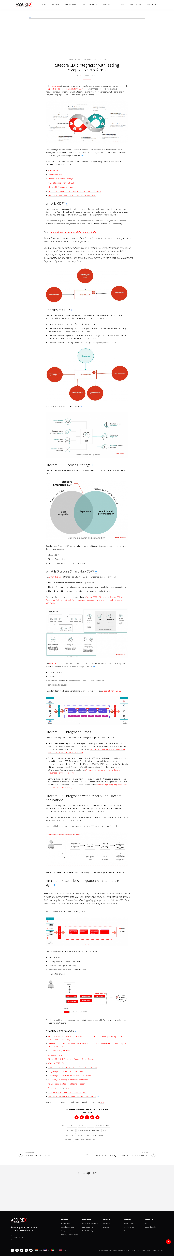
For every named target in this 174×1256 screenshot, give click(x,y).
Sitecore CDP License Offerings (60, 179)
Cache (83, 1126)
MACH (96, 59)
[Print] (97, 1117)
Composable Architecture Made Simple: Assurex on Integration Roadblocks (113, 1197)
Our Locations (135, 4)
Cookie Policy (146, 1250)
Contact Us (152, 4)
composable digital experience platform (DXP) (64, 89)
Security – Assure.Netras (69, 1235)
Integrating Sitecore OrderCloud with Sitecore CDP (68, 1071)
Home (44, 4)
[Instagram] (17, 1250)
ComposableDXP (103, 1126)
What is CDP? (53, 170)
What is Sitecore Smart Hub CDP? (61, 183)
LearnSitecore (84, 1135)
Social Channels (150, 1227)
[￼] (76, 1031)
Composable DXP (74, 59)
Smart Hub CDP (55, 577)
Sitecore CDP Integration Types (60, 187)
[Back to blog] (87, 1154)
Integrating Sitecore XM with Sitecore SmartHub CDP (69, 1075)
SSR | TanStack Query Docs (59, 1050)
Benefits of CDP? (55, 174)
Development (87, 59)
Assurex (72, 1126)
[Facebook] (87, 1117)
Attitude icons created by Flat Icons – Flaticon (66, 1084)
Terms (154, 1250)
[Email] (92, 1117)
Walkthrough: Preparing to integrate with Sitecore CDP (70, 1079)
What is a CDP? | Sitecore (95, 597)
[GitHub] (103, 1102)
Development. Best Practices (89, 1130)
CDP (91, 1126)
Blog (122, 4)
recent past (55, 86)
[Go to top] (168, 1241)
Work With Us (129, 1227)
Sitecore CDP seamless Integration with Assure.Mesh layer (72, 195)
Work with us (108, 4)
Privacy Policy (135, 1250)
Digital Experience (67, 1227)
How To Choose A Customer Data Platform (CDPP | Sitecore (72, 1067)
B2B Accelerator (88, 1227)
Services (55, 4)
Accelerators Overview (90, 1223)
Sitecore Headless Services (85, 1140)
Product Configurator (89, 1231)
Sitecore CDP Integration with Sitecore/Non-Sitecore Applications (74, 191)
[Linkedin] (77, 1117)
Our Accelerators (89, 4)
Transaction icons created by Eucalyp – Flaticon (67, 1092)
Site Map (160, 1250)
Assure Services (66, 1223)
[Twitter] (82, 1117)
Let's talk (17, 1237)
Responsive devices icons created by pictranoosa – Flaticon (72, 1096)
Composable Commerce (69, 1231)
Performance (99, 1135)
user (80, 75)
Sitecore (103, 59)
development (69, 1130)
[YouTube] (31, 1250)
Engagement (53, 1088)
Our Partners (70, 4)
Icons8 (67, 1088)
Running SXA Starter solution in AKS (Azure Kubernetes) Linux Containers (142, 1197)
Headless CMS (69, 1135)
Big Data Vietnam (55, 1055)
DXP (105, 1130)
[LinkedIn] (101, 1102)
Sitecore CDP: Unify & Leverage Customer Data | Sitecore (71, 1059)
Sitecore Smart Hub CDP (112, 691)
